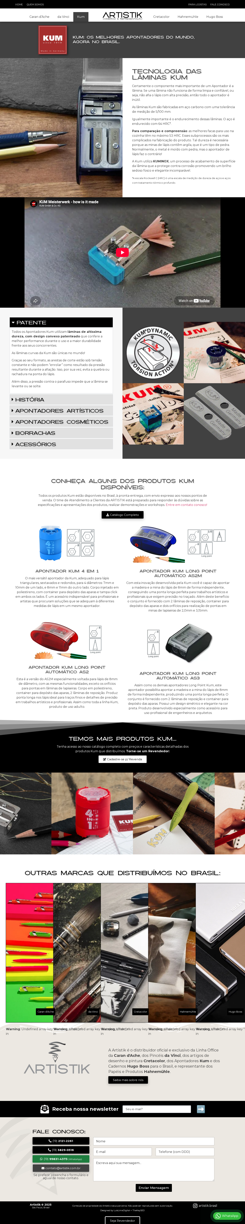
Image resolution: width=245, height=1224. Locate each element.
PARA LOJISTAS (197, 4)
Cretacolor (161, 17)
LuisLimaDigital (122, 1210)
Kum (81, 17)
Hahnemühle (188, 17)
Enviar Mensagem (154, 1188)
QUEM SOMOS (35, 4)
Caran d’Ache (39, 17)
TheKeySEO (138, 1210)
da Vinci (63, 17)
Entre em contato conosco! (186, 505)
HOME (19, 4)
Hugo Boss (214, 17)
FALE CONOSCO (220, 4)
